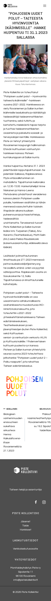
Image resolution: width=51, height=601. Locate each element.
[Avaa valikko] (45, 5)
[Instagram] (44, 502)
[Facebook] (35, 502)
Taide (25, 525)
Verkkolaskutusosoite (25, 548)
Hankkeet (25, 529)
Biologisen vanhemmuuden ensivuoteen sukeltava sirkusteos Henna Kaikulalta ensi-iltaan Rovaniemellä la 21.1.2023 (12, 430)
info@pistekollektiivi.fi (25, 580)
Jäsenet (25, 521)
